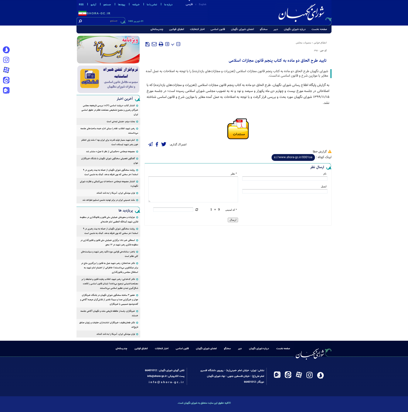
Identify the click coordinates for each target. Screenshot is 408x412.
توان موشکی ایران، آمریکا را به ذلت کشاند (115, 193)
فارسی (189, 4)
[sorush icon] (6, 50)
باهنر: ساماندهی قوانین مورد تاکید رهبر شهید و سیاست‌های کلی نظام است (109, 254)
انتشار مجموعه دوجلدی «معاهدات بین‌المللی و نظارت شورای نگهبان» (109, 184)
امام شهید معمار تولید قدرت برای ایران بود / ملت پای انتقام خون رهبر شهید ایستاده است (109, 142)
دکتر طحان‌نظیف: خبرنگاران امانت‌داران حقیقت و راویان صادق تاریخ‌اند (108, 325)
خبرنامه (136, 5)
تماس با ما (152, 5)
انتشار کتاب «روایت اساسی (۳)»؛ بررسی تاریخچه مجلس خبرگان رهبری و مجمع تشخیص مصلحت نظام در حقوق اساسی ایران (109, 110)
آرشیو (93, 5)
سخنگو (264, 29)
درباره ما (168, 5)
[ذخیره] (147, 44)
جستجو (107, 5)
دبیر (275, 29)
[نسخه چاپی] (161, 44)
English (202, 4)
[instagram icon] (6, 60)
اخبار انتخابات (197, 29)
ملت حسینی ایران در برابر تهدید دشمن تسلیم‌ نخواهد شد (108, 200)
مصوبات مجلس (303, 42)
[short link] (293, 157)
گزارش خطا (320, 151)
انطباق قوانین (176, 29)
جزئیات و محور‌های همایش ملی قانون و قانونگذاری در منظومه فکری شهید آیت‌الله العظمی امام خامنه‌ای (109, 219)
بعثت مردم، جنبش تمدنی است (121, 121)
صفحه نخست (319, 29)
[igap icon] (6, 91)
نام (324, 173)
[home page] (304, 12)
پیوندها (121, 5)
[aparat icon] (6, 70)
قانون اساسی (218, 29)
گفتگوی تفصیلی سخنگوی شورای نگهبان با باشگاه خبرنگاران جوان (109, 161)
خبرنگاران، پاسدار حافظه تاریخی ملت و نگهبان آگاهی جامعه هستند (109, 313)
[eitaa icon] (6, 80)
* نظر (234, 173)
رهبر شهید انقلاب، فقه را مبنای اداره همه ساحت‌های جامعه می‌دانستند (109, 131)
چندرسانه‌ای (156, 29)
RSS (81, 5)
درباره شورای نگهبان (295, 29)
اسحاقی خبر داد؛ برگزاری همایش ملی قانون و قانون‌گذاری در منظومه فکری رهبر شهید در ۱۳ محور (109, 242)
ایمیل (323, 186)
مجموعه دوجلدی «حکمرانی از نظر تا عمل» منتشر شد (110, 151)
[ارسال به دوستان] (154, 44)
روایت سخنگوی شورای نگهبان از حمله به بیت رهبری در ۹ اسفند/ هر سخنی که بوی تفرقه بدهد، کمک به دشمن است (110, 172)
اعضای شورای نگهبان (242, 29)
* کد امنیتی (231, 209)
